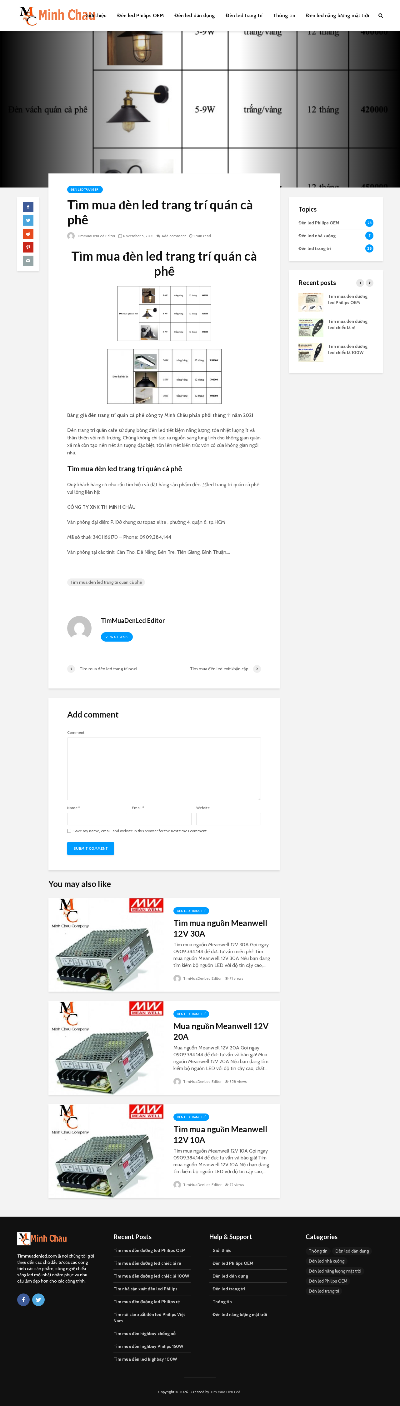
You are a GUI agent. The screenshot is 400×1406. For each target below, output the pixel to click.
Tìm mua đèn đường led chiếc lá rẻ (147, 1263)
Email (138, 808)
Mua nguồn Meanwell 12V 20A (220, 1031)
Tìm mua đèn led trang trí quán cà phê (106, 582)
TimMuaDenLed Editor (95, 235)
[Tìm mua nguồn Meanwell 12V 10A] (106, 1150)
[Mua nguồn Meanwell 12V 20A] (106, 1047)
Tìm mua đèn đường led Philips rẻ (146, 1301)
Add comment (174, 235)
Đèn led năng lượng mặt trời (337, 15)
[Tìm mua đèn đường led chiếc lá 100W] (310, 352)
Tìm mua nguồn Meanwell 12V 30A (220, 928)
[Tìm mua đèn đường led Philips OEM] (310, 302)
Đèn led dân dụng (194, 15)
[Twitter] (38, 1299)
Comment (75, 732)
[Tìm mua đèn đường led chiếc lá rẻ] (310, 327)
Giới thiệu (96, 15)
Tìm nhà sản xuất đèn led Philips (145, 1289)
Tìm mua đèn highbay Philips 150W (148, 1346)
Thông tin (284, 15)
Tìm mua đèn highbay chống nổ (144, 1333)
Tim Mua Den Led (225, 1391)
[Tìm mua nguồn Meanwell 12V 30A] (106, 944)
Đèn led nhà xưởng (326, 1261)
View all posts (117, 637)
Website (203, 808)
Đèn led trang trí (244, 15)
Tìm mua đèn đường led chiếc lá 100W (151, 1276)
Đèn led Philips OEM (140, 15)
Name (73, 808)
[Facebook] (23, 1299)
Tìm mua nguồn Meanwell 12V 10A (220, 1134)
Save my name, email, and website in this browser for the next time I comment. (140, 831)
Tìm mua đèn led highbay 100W (145, 1359)
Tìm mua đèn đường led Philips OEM (149, 1250)
